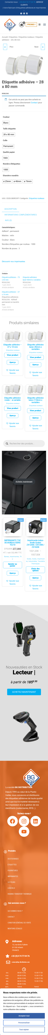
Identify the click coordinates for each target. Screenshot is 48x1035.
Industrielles (33, 561)
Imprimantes (14, 556)
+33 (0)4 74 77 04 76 (27, 2)
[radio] (5, 123)
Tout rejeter (24, 1030)
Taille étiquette (9, 129)
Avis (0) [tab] (8, 220)
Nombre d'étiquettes (11, 164)
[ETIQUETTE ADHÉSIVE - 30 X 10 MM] (5, 47)
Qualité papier (9, 152)
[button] (44, 24)
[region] (24, 1011)
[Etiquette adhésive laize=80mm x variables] (33, 282)
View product (12, 355)
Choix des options (35, 570)
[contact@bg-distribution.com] (8, 962)
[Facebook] (12, 821)
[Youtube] (24, 831)
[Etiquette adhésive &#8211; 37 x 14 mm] (12, 301)
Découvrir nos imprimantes (13, 261)
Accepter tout (24, 1016)
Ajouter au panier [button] (12, 565)
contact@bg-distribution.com (21, 962)
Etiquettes (13, 37)
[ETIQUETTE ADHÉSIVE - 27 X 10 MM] (43, 47)
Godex (29, 559)
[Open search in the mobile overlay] (24, 443)
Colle (5, 140)
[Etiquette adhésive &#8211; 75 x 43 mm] (12, 282)
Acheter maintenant (24, 481)
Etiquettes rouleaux (26, 37)
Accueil (5, 37)
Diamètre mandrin (10, 175)
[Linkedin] (35, 821)
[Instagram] (24, 821)
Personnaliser (24, 1023)
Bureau (6, 556)
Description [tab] (10, 209)
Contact (34, 102)
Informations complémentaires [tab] (20, 215)
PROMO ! (31, 24)
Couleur (6, 117)
